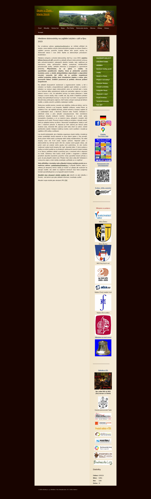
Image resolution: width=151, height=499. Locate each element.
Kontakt (40, 32)
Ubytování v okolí (102, 94)
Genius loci (55, 28)
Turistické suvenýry (102, 101)
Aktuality (46, 28)
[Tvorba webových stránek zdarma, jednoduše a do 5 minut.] (49, 489)
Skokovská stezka (82, 28)
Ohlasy (99, 28)
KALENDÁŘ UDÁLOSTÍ (103, 58)
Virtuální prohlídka (102, 87)
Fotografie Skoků (101, 90)
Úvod (39, 28)
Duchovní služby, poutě (103, 69)
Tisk (57, 489)
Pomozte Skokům (102, 83)
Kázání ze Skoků (101, 76)
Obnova (92, 28)
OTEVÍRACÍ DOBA (102, 62)
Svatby (98, 72)
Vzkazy (106, 28)
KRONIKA (99, 65)
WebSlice (53, 489)
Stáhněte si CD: (103, 370)
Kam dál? (99, 105)
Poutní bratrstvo (101, 97)
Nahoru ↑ (75, 489)
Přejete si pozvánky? (103, 79)
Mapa (63, 28)
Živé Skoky (70, 28)
